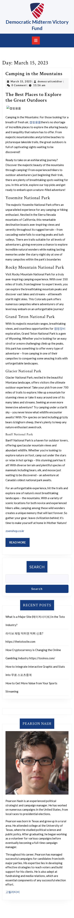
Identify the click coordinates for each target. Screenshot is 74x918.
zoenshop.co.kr (15, 531)
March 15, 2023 (21, 81)
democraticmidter (50, 81)
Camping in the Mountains (34, 74)
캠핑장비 (59, 328)
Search (37, 566)
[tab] (36, 40)
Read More (19, 543)
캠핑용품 (35, 122)
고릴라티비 (13, 892)
